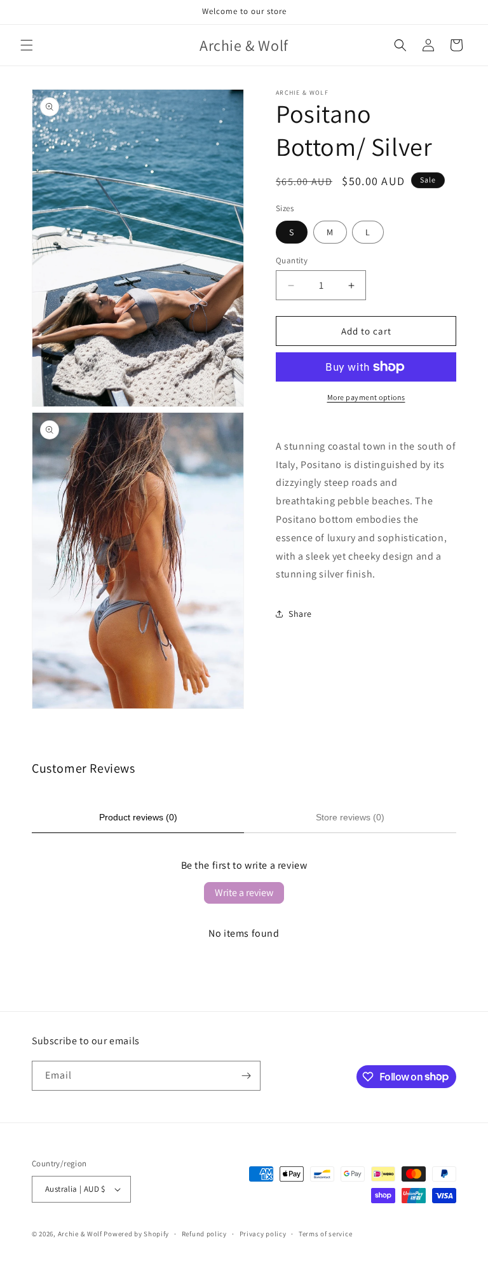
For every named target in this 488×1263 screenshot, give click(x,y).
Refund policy (204, 1233)
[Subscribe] (246, 1076)
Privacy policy (263, 1233)
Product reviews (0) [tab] (138, 817)
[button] (27, 45)
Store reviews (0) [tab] (350, 817)
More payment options (366, 397)
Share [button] (300, 613)
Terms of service (325, 1233)
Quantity (292, 260)
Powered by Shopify (136, 1233)
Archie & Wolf (80, 1233)
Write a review (244, 892)
